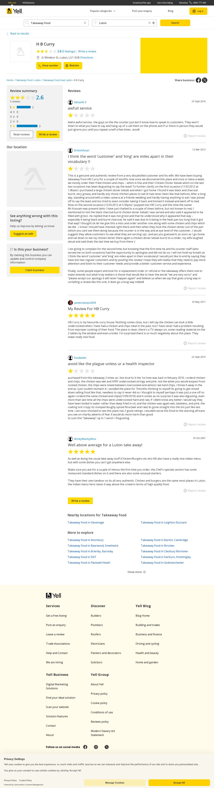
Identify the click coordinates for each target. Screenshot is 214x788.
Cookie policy (99, 703)
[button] (85, 23)
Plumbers (97, 625)
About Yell (97, 684)
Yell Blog (143, 606)
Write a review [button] (48, 134)
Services (53, 606)
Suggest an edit (23, 234)
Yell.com (12, 2)
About (50, 735)
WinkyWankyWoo (85, 439)
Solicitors (96, 662)
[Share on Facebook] (198, 80)
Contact (51, 725)
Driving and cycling (147, 643)
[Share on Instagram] (96, 747)
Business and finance (149, 634)
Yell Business (28, 2)
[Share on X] (204, 80)
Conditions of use (102, 712)
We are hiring (54, 662)
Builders (96, 615)
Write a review (87, 51)
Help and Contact (57, 653)
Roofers (96, 634)
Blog (170, 11)
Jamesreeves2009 (85, 303)
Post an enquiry (56, 625)
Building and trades (148, 625)
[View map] (35, 179)
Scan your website (57, 707)
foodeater (80, 358)
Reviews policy (100, 721)
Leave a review (55, 634)
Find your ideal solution (60, 697)
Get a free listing (165, 2)
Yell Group (100, 674)
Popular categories (101, 11)
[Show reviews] (23, 98)
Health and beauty (147, 653)
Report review (197, 136)
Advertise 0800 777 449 (192, 2)
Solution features (57, 716)
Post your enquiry (142, 11)
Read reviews (21, 134)
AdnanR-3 (80, 102)
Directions (86, 57)
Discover (98, 606)
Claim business (34, 270)
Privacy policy (99, 693)
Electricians (98, 643)
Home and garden (147, 662)
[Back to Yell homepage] (15, 11)
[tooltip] (153, 23)
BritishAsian (81, 150)
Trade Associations (58, 643)
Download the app (142, 2)
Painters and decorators (106, 653)
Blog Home (143, 615)
